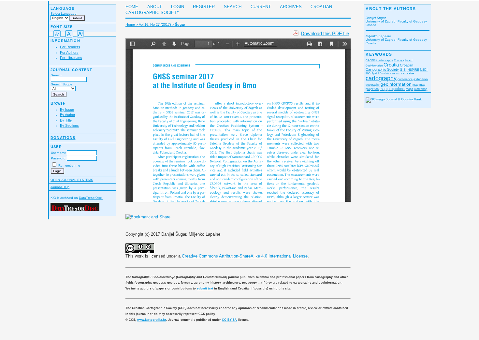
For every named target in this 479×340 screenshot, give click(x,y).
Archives (291, 7)
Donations (63, 138)
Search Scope (61, 84)
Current (261, 7)
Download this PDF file (325, 33)
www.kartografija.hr (151, 319)
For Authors (69, 52)
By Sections (69, 125)
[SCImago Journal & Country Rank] (394, 99)
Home (131, 7)
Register (204, 7)
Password (58, 158)
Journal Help (60, 187)
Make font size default (69, 34)
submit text (205, 288)
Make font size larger (80, 34)
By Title (66, 120)
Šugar (180, 24)
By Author (67, 115)
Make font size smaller (57, 34)
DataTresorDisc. (91, 198)
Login (177, 7)
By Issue (67, 109)
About (154, 7)
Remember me (69, 165)
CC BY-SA (229, 319)
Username (58, 153)
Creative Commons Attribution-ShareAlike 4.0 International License (245, 256)
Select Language (64, 13)
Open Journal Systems (72, 180)
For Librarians (71, 58)
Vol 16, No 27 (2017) (155, 24)
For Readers (70, 47)
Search (56, 75)
